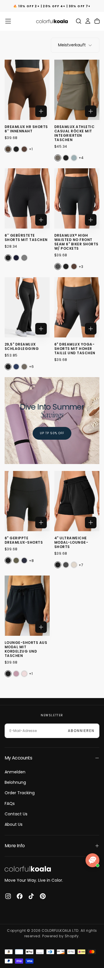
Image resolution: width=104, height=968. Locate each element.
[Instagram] (8, 896)
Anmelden (15, 772)
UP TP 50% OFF (52, 433)
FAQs (10, 803)
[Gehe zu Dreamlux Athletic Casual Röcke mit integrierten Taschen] (76, 90)
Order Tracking (20, 793)
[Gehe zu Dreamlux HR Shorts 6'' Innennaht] (27, 90)
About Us (14, 824)
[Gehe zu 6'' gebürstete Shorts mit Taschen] (27, 198)
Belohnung (15, 782)
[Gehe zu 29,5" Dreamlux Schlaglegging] (27, 307)
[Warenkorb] (97, 21)
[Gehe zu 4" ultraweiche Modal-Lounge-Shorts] (76, 501)
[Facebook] (19, 896)
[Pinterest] (42, 896)
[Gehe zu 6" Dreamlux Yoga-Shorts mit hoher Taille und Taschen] (76, 307)
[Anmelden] (87, 21)
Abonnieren (81, 730)
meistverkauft (72, 45)
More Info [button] (15, 845)
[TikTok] (31, 896)
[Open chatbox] (92, 860)
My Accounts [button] (18, 758)
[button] (8, 21)
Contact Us (16, 814)
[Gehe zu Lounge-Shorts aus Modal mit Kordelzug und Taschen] (27, 606)
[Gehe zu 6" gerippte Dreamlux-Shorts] (27, 501)
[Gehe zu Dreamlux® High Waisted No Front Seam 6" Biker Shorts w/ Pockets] (76, 198)
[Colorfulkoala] (28, 869)
